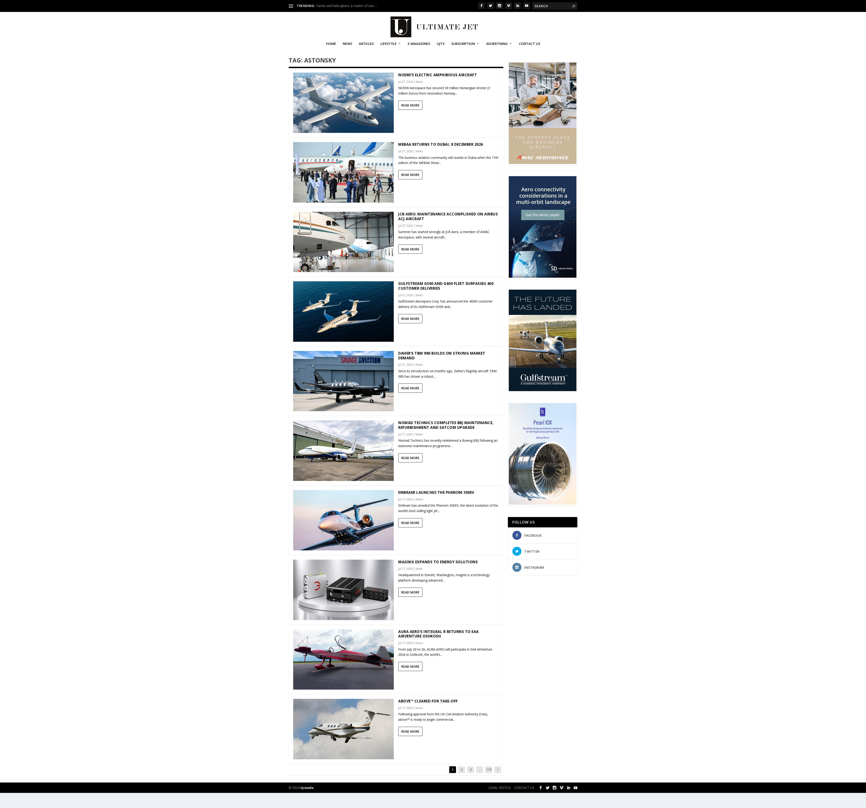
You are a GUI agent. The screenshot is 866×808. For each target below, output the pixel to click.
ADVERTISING (497, 44)
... (480, 769)
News (347, 44)
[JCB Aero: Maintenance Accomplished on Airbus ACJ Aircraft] (343, 242)
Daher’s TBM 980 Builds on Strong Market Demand (441, 355)
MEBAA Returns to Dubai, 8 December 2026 (440, 144)
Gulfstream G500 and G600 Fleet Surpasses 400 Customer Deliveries (445, 286)
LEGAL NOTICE (499, 787)
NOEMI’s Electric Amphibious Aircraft (437, 74)
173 (488, 769)
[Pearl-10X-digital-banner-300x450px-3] (542, 503)
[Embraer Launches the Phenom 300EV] (343, 520)
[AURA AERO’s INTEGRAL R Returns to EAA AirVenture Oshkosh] (343, 659)
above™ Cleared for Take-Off (428, 701)
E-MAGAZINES (419, 44)
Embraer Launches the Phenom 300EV (436, 492)
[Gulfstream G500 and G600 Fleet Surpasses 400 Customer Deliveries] (343, 311)
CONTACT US (529, 44)
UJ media (306, 788)
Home (331, 44)
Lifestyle (388, 44)
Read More (410, 105)
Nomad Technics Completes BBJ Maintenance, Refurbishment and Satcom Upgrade (446, 425)
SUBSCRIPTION (463, 44)
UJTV (441, 44)
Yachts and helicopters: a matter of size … (346, 6)
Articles (366, 44)
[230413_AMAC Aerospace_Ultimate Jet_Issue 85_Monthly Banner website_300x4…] (542, 163)
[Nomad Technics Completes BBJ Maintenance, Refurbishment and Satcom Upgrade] (343, 450)
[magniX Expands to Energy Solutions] (343, 590)
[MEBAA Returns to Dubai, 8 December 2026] (343, 172)
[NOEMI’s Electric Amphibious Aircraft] (343, 103)
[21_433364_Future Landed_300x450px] (542, 390)
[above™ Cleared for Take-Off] (343, 729)
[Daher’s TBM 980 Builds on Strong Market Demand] (343, 381)
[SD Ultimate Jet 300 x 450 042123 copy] (542, 276)
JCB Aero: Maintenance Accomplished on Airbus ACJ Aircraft (448, 216)
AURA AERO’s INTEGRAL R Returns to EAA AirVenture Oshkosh (438, 634)
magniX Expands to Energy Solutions (438, 561)
